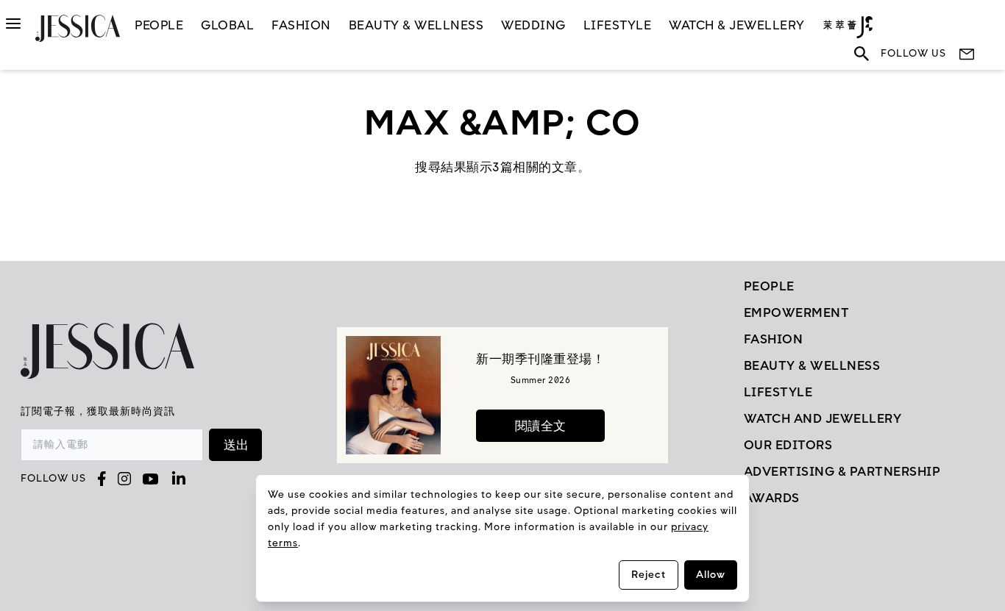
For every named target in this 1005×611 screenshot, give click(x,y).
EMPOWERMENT (797, 312)
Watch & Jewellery (737, 25)
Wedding (533, 25)
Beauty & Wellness (416, 25)
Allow (710, 574)
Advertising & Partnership (842, 471)
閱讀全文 (541, 425)
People (159, 25)
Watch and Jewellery (823, 418)
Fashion (301, 25)
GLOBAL (227, 25)
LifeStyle (617, 25)
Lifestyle (778, 392)
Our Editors (788, 444)
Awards (772, 497)
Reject (648, 574)
